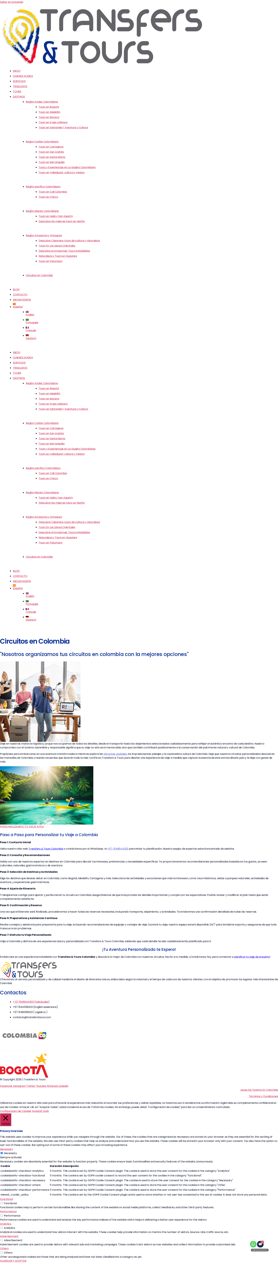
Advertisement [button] (9, 1236)
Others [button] (4, 1248)
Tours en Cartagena (51, 147)
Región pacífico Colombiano (43, 186)
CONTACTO (20, 294)
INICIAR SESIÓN (22, 300)
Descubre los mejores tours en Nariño (62, 221)
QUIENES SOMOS (23, 76)
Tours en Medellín (49, 112)
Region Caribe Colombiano (42, 141)
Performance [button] (8, 1211)
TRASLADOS (20, 86)
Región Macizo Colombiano (42, 211)
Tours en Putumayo (50, 261)
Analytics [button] (5, 1224)
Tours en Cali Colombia (53, 192)
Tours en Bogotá (49, 107)
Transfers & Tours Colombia (46, 849)
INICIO (16, 71)
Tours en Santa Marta (52, 157)
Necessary (10, 1153)
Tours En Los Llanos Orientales (57, 246)
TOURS (17, 91)
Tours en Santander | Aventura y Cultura (63, 127)
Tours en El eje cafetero (53, 122)
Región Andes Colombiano (42, 102)
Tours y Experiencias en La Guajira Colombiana (67, 167)
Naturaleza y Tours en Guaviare (58, 256)
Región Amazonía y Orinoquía (44, 235)
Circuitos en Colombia (39, 275)
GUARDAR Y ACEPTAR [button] (13, 1261)
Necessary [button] (6, 1149)
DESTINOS (19, 96)
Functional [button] (6, 1199)
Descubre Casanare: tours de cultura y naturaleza (69, 240)
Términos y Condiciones (263, 1096)
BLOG (16, 289)
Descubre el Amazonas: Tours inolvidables (64, 251)
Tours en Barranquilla (52, 162)
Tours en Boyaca (49, 117)
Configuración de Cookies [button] (15, 1111)
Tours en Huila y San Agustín (56, 216)
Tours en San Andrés (51, 152)
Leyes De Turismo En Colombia (259, 1090)
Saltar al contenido (11, 2)
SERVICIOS (19, 81)
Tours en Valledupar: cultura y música (61, 172)
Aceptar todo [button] (40, 1111)
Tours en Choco (48, 197)
